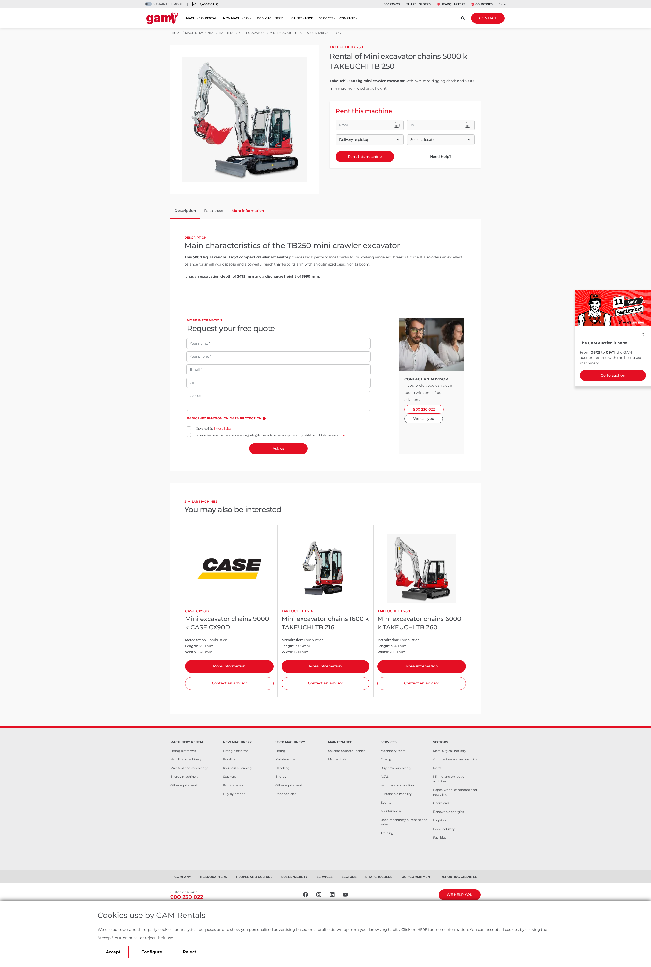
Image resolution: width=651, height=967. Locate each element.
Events (386, 802)
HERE (422, 929)
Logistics (440, 820)
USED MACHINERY (269, 18)
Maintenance (285, 759)
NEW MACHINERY (236, 18)
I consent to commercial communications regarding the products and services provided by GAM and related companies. (271, 435)
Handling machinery (186, 759)
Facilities (439, 837)
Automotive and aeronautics (455, 759)
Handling (282, 768)
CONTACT (488, 18)
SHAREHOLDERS (418, 4)
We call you (423, 418)
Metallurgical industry (449, 751)
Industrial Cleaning (237, 768)
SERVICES (326, 18)
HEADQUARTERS (453, 4)
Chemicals (441, 803)
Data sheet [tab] (214, 210)
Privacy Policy (222, 428)
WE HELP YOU (460, 894)
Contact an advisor (229, 683)
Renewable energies (448, 812)
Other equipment (183, 785)
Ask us (278, 448)
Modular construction (397, 785)
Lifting (280, 751)
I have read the (213, 428)
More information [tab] (248, 210)
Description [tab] (185, 210)
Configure (151, 951)
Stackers (229, 776)
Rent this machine (365, 156)
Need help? (440, 156)
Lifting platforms (183, 751)
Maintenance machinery (189, 768)
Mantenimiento (340, 759)
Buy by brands (234, 794)
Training (387, 833)
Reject (189, 951)
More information (229, 666)
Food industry (444, 829)
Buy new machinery (396, 768)
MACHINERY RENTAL (201, 18)
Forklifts (229, 759)
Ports (437, 768)
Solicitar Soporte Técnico (347, 751)
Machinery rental (393, 751)
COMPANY (347, 18)
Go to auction (613, 375)
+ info (343, 435)
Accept (113, 951)
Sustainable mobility (396, 794)
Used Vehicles (285, 794)
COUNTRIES (484, 4)
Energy (280, 776)
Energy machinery (184, 776)
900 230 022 (392, 4)
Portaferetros (233, 785)
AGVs (385, 776)
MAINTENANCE (302, 18)
